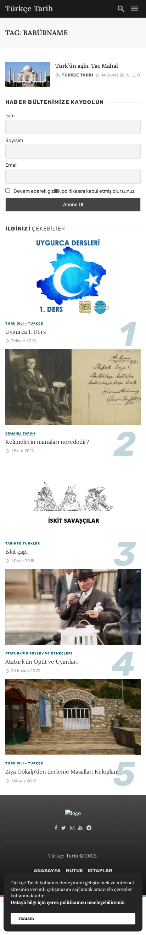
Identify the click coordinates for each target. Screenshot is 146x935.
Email (11, 165)
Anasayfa (47, 871)
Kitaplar (100, 871)
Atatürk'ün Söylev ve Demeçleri (38, 653)
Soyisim (14, 140)
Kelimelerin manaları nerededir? (47, 441)
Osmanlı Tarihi (20, 433)
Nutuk (74, 871)
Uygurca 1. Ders (25, 331)
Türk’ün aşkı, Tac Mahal (86, 65)
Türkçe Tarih (77, 75)
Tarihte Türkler (22, 543)
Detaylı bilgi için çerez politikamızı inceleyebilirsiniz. (68, 902)
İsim (10, 116)
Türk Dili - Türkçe (24, 323)
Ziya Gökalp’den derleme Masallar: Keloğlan (61, 771)
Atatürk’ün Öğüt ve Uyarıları (41, 661)
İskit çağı (16, 551)
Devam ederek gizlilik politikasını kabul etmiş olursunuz (73, 191)
